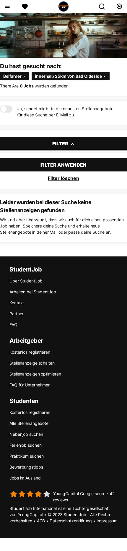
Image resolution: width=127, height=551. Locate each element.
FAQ (13, 324)
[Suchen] (104, 6)
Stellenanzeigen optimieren (35, 373)
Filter (60, 144)
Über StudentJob (26, 280)
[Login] (119, 6)
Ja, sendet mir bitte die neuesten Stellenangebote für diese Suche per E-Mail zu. (65, 111)
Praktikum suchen (26, 456)
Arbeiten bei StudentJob (32, 291)
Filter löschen (63, 178)
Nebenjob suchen (26, 434)
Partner (16, 313)
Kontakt (16, 302)
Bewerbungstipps (26, 466)
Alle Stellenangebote (28, 423)
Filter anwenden (63, 165)
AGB (41, 520)
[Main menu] (7, 6)
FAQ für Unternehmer (29, 384)
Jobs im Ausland (25, 477)
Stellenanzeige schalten (32, 362)
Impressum (107, 520)
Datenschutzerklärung (71, 520)
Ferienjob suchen (25, 445)
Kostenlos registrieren (29, 352)
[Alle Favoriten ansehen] (25, 6)
